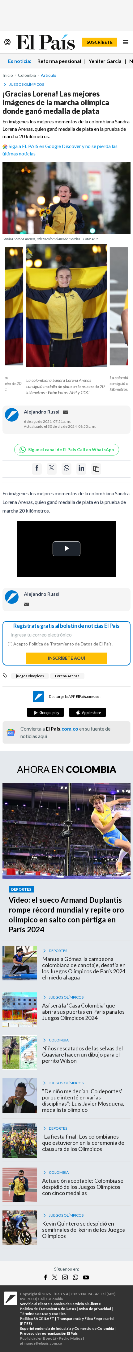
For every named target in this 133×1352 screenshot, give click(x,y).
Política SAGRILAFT (37, 1318)
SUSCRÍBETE (100, 42)
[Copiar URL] (96, 469)
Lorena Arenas (67, 676)
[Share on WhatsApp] (66, 469)
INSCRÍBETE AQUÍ (66, 658)
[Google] (45, 712)
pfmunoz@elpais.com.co (41, 1343)
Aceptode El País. (63, 643)
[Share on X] (52, 469)
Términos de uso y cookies (43, 1313)
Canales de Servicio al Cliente (76, 1303)
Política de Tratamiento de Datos (60, 643)
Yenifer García (105, 61)
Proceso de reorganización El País (49, 1333)
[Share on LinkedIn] (81, 469)
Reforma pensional (59, 61)
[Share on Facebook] (37, 469)
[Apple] (87, 712)
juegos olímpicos (30, 676)
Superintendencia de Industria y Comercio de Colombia (67, 1328)
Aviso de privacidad (95, 1308)
